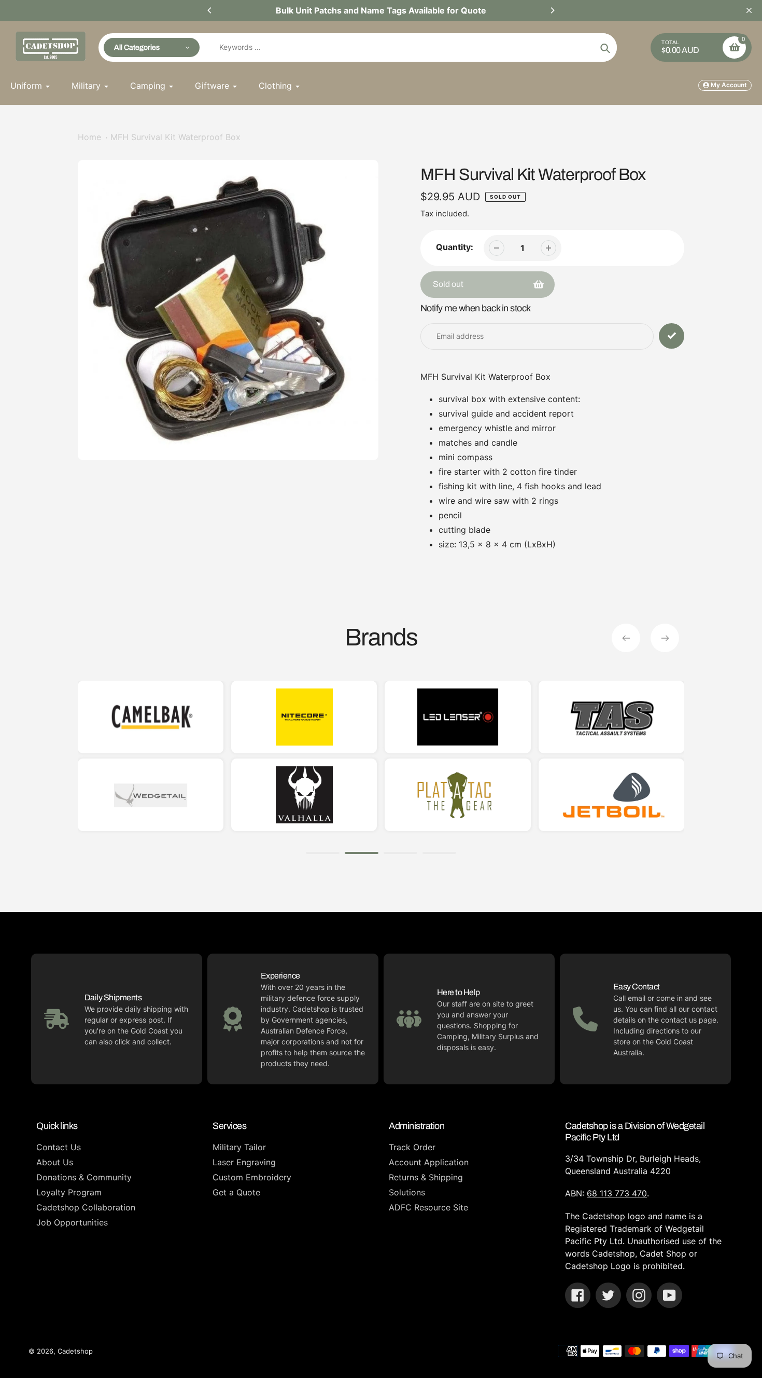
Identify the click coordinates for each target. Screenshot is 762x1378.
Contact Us (58, 1147)
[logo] (278, 794)
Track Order (412, 1147)
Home (89, 137)
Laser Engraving (244, 1162)
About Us (54, 1162)
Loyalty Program (69, 1192)
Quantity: (454, 247)
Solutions (407, 1192)
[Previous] (210, 10)
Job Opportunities (72, 1222)
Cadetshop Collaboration (85, 1207)
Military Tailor (239, 1147)
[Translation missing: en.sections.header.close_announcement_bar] (749, 10)
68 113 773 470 (617, 1193)
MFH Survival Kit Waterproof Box (175, 137)
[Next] (552, 10)
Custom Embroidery (252, 1177)
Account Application (429, 1162)
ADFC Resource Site (428, 1207)
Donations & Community (84, 1177)
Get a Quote (236, 1192)
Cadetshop (75, 1351)
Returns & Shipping (426, 1177)
